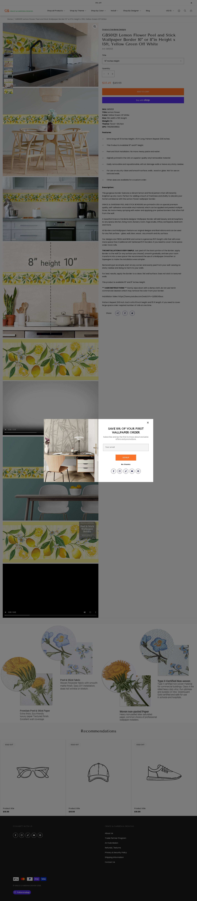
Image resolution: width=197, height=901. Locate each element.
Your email (110, 447)
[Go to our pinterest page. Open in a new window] (138, 471)
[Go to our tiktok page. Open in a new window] (125, 471)
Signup (126, 457)
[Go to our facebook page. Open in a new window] (113, 471)
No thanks (126, 464)
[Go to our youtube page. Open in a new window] (132, 471)
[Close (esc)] (147, 422)
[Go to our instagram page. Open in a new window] (119, 471)
